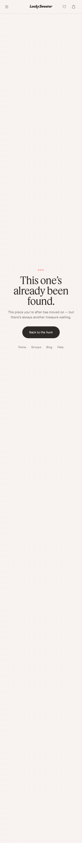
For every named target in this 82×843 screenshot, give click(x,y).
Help (60, 347)
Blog (49, 347)
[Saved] (64, 7)
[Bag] (73, 7)
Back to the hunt (41, 332)
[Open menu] (7, 7)
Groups (36, 347)
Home (22, 347)
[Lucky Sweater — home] (41, 6)
